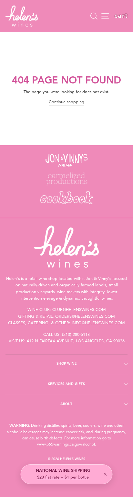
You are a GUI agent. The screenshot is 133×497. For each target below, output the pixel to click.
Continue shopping (66, 102)
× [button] (105, 474)
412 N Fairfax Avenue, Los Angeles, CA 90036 (76, 341)
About (66, 404)
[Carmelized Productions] (66, 178)
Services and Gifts (66, 384)
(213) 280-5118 (76, 335)
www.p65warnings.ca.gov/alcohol (66, 445)
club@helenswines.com (79, 310)
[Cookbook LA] (66, 197)
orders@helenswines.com (85, 317)
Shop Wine (66, 363)
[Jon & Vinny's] (66, 160)
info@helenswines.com (98, 323)
